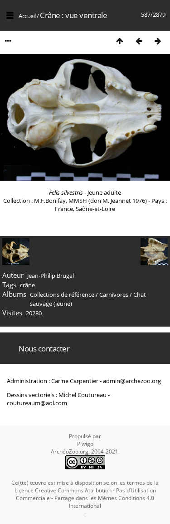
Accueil (27, 16)
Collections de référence (62, 294)
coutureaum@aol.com (37, 403)
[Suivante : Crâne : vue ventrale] (157, 41)
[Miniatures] (119, 41)
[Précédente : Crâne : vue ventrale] (138, 41)
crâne (27, 285)
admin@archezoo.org (132, 381)
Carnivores (113, 294)
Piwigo (85, 444)
